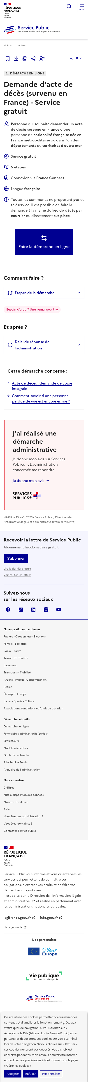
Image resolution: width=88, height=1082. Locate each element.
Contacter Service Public (20, 831)
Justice (8, 687)
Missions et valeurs (15, 802)
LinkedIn (33, 609)
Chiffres (9, 788)
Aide (7, 809)
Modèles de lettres (16, 748)
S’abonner (16, 558)
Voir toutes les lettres (17, 575)
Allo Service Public (16, 762)
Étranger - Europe (15, 694)
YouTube (58, 609)
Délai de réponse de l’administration (32, 345)
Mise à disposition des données (24, 795)
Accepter (13, 1074)
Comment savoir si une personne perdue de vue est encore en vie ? (41, 398)
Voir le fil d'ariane (15, 45)
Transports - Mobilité (17, 673)
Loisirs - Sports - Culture (19, 701)
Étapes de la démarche (34, 292)
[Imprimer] (25, 59)
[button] (42, 59)
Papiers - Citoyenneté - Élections (25, 637)
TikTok (20, 609)
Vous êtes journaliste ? (18, 824)
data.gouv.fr (13, 927)
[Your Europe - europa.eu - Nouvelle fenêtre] (44, 952)
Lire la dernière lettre (17, 569)
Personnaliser (51, 1074)
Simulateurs (11, 741)
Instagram (46, 609)
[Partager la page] (33, 59)
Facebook (8, 609)
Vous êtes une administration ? (23, 816)
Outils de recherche (16, 755)
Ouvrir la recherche (69, 6)
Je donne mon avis (28, 480)
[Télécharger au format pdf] (16, 59)
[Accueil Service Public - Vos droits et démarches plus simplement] (33, 34)
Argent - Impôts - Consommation (25, 680)
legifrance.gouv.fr (17, 917)
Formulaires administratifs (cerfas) (26, 734)
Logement (10, 665)
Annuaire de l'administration (22, 770)
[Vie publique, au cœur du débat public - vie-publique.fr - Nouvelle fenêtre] (44, 977)
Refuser (30, 1074)
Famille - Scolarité (15, 644)
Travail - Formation (16, 658)
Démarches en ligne (16, 726)
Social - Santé (12, 651)
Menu (81, 10)
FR (76, 58)
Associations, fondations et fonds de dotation (33, 708)
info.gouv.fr (49, 917)
